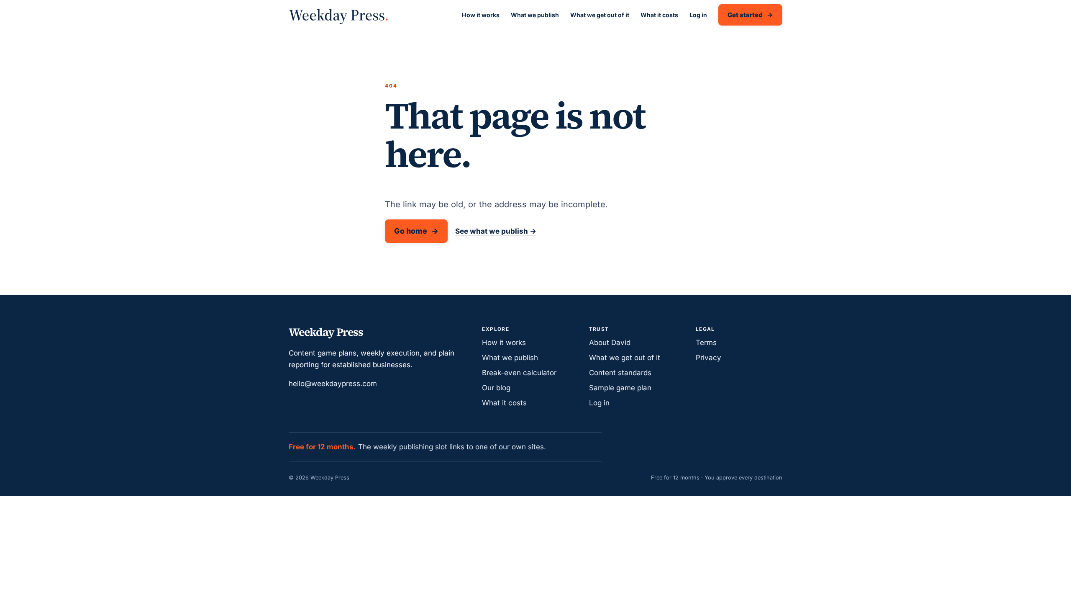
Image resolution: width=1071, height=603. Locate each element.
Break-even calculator (519, 372)
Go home (410, 231)
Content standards (620, 372)
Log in (698, 14)
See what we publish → (495, 231)
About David (609, 342)
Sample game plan (620, 388)
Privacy (708, 357)
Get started (745, 15)
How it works (481, 14)
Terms (706, 342)
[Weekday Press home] (338, 15)
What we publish (535, 14)
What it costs (659, 14)
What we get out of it (599, 14)
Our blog (496, 388)
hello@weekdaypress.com (333, 383)
